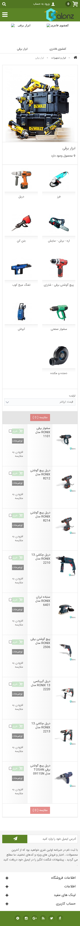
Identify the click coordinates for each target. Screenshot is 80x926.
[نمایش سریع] (49, 422)
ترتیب (72, 395)
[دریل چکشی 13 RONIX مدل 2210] (65, 565)
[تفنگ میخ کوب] (21, 267)
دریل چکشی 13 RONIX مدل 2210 (40, 559)
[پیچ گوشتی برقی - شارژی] (58, 267)
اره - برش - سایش (59, 240)
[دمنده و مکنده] (58, 356)
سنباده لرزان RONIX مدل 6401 (42, 601)
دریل (21, 196)
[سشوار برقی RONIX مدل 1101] (65, 438)
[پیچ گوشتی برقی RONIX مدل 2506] (65, 649)
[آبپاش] (21, 311)
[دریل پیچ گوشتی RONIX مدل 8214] (65, 523)
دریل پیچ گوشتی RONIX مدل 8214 (40, 517)
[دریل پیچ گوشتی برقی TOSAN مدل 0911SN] (65, 776)
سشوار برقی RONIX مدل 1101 (42, 432)
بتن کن (21, 240)
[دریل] (21, 179)
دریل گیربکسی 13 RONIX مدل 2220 (40, 685)
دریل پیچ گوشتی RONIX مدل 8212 (40, 474)
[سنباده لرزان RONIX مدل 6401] (65, 607)
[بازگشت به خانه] (74, 58)
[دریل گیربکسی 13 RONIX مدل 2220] (65, 691)
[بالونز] (54, 20)
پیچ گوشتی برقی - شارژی (59, 285)
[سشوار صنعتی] (58, 311)
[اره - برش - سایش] (58, 223)
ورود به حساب (41, 4)
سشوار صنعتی (59, 329)
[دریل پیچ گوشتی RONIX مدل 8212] (65, 481)
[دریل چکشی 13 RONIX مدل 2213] (65, 734)
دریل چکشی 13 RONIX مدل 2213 (40, 727)
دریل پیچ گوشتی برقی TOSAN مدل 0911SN (40, 770)
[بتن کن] (21, 223)
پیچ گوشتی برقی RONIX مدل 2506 (40, 643)
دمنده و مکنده (58, 373)
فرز (58, 196)
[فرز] (58, 179)
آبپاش (21, 329)
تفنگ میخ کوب (21, 285)
